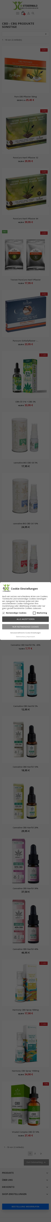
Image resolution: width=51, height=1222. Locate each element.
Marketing (42, 613)
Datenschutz (20, 637)
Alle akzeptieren (25, 619)
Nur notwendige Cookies (25, 626)
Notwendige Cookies (16, 613)
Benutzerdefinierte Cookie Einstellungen (25, 633)
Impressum (31, 637)
